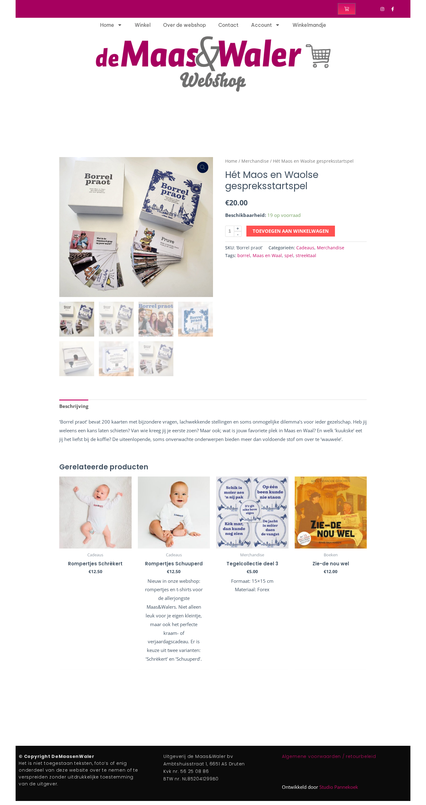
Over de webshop (184, 25)
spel (288, 255)
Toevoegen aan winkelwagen (291, 231)
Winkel (143, 25)
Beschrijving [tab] (73, 406)
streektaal (306, 255)
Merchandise (255, 161)
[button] (202, 167)
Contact (228, 25)
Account (261, 25)
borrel (243, 255)
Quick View (95, 543)
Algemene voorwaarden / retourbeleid (329, 756)
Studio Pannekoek (338, 787)
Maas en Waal (267, 255)
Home (107, 25)
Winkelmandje (309, 25)
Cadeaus (305, 248)
